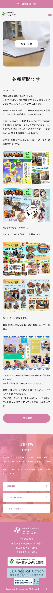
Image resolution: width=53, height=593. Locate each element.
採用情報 (11, 486)
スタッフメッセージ (15, 508)
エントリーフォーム (15, 497)
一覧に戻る (26, 418)
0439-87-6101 (29, 547)
